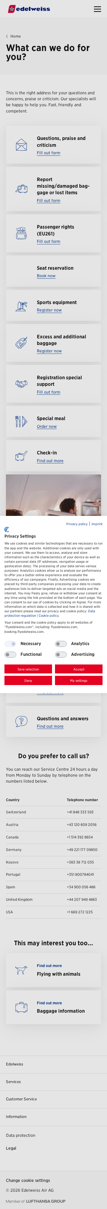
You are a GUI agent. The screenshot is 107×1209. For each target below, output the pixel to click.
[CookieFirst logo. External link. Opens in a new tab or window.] (6, 529)
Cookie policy (49, 616)
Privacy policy (77, 524)
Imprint (97, 524)
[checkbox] (61, 644)
